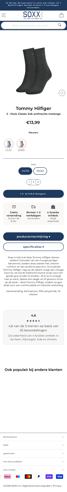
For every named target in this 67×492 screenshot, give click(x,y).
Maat (33, 164)
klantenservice (10, 437)
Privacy (57, 485)
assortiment (9, 453)
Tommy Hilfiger (33, 108)
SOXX (5, 445)
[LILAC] (8, 143)
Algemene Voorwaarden (37, 485)
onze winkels (9, 470)
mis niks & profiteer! (12, 462)
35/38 (25, 171)
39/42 (40, 171)
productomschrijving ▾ (33, 236)
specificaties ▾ (33, 247)
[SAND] (21, 143)
